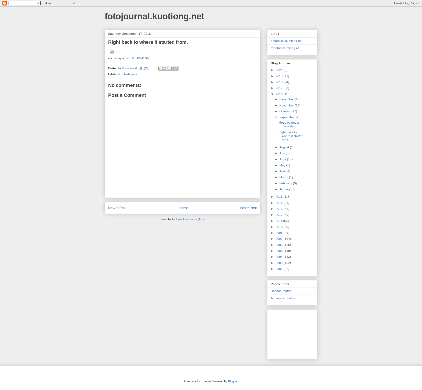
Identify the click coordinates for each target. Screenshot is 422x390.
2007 (280, 238)
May (282, 165)
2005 (280, 251)
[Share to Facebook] (172, 68)
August (284, 147)
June (283, 159)
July (282, 153)
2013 (280, 209)
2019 (280, 76)
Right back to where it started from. (290, 135)
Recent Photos (281, 291)
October (285, 111)
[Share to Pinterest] (176, 68)
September (287, 117)
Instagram (130, 74)
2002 (280, 269)
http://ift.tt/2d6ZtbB (138, 58)
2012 (280, 214)
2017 (280, 88)
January (285, 189)
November (287, 105)
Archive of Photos (283, 298)
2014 (280, 203)
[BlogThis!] (164, 68)
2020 (280, 70)
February (286, 183)
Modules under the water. (288, 124)
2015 (280, 196)
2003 (280, 263)
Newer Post (117, 208)
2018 (280, 82)
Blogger (233, 381)
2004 (280, 256)
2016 (280, 94)
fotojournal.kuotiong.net (154, 16)
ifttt (120, 74)
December (287, 99)
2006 (280, 245)
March (284, 177)
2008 (280, 232)
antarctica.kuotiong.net (286, 40)
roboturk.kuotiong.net (285, 48)
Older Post (248, 208)
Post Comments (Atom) (191, 219)
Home (183, 208)
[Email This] (160, 68)
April (282, 171)
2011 (279, 221)
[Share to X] (168, 68)
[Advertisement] (293, 333)
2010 (280, 227)
